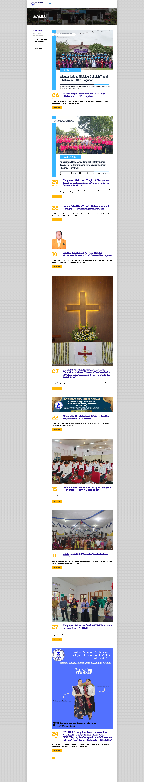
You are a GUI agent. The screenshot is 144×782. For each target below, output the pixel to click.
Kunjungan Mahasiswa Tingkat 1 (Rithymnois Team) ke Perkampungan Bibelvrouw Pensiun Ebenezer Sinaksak (86, 183)
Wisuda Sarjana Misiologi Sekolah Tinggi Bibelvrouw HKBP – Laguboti (84, 95)
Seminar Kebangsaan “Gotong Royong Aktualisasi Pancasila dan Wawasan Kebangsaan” (87, 254)
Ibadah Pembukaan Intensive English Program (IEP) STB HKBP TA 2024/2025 (87, 488)
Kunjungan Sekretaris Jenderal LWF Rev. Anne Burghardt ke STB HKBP (87, 626)
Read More (57, 107)
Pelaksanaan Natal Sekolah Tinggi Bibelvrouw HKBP (86, 555)
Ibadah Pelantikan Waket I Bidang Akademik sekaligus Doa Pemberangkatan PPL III (86, 207)
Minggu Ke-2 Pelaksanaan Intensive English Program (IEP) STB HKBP (86, 417)
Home (49, 3)
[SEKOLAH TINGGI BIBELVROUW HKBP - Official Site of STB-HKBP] (38, 4)
